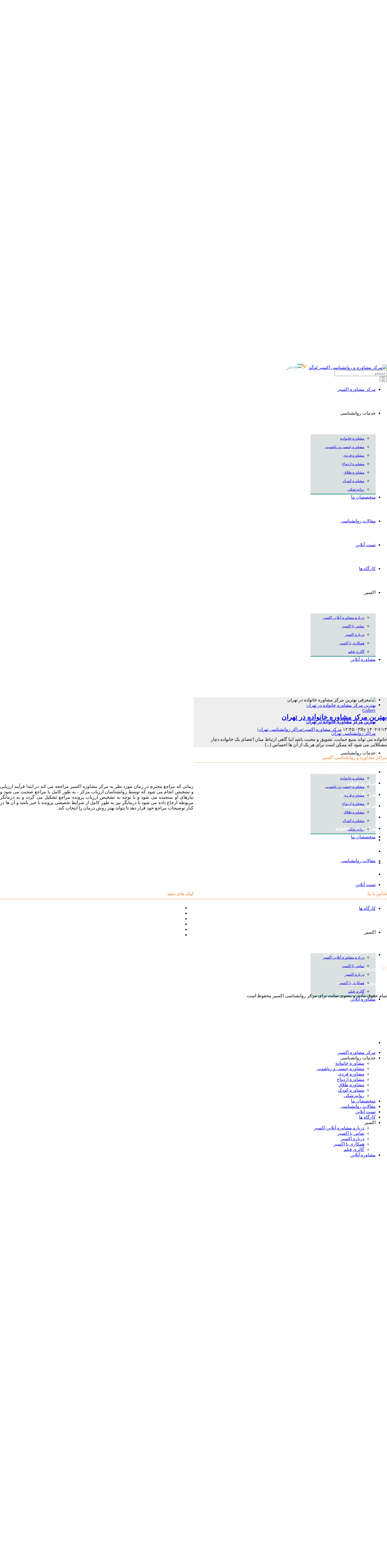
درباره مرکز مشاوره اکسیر (156, 913)
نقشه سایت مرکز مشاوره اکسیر (151, 907)
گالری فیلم (171, 934)
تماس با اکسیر (168, 929)
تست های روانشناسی (162, 918)
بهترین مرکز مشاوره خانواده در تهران (341, 705)
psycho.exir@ (366, 969)
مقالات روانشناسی (164, 924)
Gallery (369, 710)
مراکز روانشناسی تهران (353, 733)
